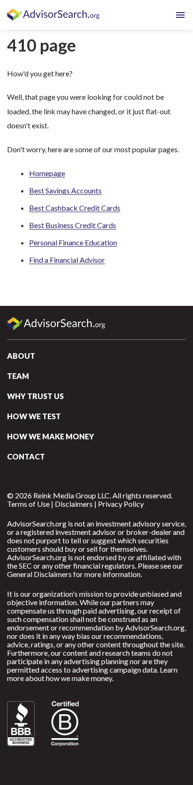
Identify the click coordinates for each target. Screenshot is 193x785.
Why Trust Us (35, 396)
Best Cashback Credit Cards (74, 207)
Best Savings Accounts (65, 190)
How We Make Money (50, 436)
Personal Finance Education (73, 242)
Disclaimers (74, 503)
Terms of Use (28, 503)
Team (18, 375)
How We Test (34, 416)
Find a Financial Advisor (67, 259)
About (21, 355)
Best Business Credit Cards (72, 225)
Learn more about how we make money (92, 673)
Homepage (47, 173)
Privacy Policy (121, 503)
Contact (26, 456)
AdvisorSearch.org (54, 15)
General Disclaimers (39, 574)
